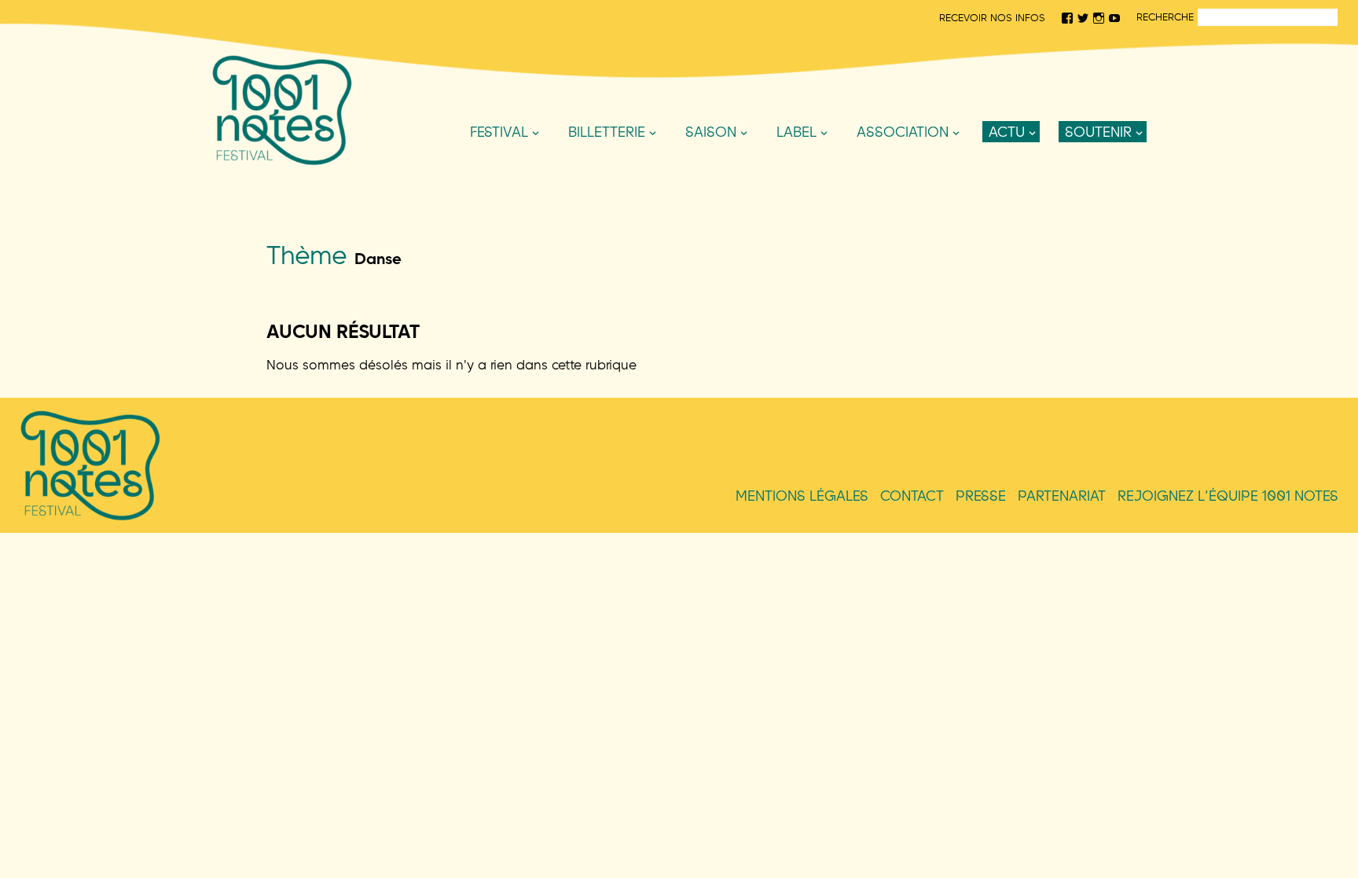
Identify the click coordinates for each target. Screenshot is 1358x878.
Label (796, 132)
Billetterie (606, 132)
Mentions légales (802, 496)
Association (903, 132)
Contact (912, 496)
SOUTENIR (1098, 132)
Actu (1007, 132)
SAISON (710, 132)
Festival (499, 132)
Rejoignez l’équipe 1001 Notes (1228, 496)
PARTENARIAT (1062, 496)
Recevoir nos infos (992, 17)
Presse (981, 496)
